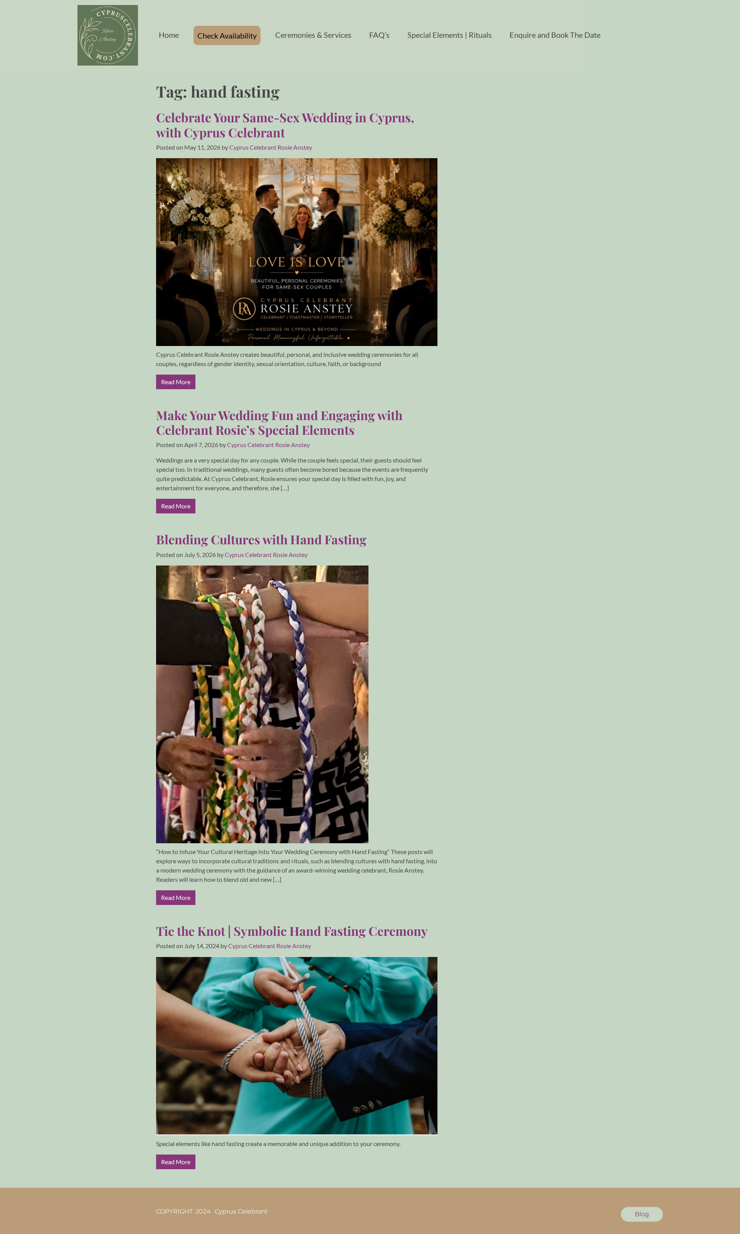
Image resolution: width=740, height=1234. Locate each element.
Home (169, 34)
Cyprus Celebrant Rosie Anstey (270, 147)
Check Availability (227, 35)
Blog (642, 1214)
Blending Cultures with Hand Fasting (261, 539)
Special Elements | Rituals (449, 34)
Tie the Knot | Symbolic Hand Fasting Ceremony (292, 930)
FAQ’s (379, 34)
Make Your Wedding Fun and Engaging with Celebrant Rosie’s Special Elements (279, 422)
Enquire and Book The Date (555, 34)
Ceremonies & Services (313, 34)
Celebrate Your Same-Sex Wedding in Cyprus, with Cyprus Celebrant (285, 124)
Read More (175, 381)
